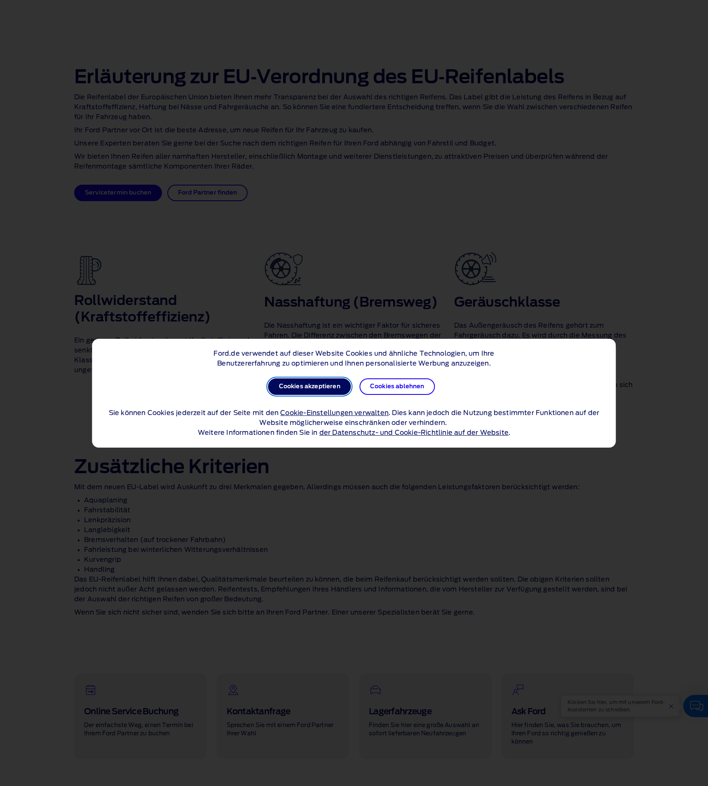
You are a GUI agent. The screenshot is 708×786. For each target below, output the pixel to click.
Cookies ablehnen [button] (397, 386)
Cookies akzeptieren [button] (309, 386)
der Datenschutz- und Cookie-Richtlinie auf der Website (414, 432)
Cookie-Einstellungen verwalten (334, 413)
